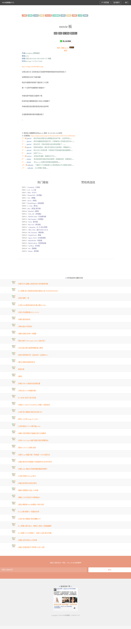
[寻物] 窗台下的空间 (25, 326)
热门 (126, 2)
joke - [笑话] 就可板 (34, 208)
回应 (60, 33)
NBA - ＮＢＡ (32, 193)
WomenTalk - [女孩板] (34, 195)
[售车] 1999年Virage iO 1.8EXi (28, 419)
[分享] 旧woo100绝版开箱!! (27, 391)
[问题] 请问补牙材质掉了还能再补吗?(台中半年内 (35, 462)
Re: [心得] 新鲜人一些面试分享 (28, 512)
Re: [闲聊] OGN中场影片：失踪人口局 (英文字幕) (35, 533)
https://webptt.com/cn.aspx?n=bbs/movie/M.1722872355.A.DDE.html (53, 136)
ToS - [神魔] (31, 198)
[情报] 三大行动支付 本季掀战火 (29, 497)
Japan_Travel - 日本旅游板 (37, 238)
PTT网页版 (105, 2)
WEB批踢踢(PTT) (8, 2)
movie (65, 48)
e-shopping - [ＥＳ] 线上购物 (37, 227)
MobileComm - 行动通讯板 (37, 216)
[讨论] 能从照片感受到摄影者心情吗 (30, 348)
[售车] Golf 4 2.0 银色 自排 (27, 448)
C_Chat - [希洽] (32, 206)
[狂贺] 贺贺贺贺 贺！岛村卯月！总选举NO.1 (33, 355)
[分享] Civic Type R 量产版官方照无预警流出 (33, 440)
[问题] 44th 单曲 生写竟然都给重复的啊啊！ (33, 469)
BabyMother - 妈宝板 (35, 240)
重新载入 (74, 33)
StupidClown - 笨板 (34, 235)
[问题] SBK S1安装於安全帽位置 (29, 383)
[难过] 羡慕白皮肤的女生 (26, 362)
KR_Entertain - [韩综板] (36, 232)
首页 (58, 48)
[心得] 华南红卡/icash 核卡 (27, 476)
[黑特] (20, 376)
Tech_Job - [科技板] (34, 214)
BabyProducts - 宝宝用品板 (37, 243)
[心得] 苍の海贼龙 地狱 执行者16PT (30, 412)
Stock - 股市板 (33, 222)
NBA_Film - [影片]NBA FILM (38, 230)
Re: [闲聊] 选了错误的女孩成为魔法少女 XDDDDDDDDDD (38, 291)
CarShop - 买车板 (34, 246)
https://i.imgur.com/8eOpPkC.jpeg (32, 67)
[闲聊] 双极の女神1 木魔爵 (27, 334)
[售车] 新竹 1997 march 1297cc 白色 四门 (31, 341)
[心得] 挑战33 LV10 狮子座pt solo (29, 426)
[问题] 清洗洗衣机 (24, 319)
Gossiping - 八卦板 (33, 187)
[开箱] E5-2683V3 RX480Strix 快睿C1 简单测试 (34, 405)
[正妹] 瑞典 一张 (23, 298)
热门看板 (66, 33)
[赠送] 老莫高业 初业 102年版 (28, 490)
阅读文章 (21, 369)
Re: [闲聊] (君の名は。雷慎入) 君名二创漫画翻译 (34, 526)
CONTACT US (75, 615)
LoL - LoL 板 (31, 190)
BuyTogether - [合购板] (35, 219)
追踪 (55, 33)
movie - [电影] (32, 201)
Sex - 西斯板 (32, 248)
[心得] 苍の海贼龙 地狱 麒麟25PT (29, 519)
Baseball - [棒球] (33, 211)
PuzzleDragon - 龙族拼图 (35, 203)
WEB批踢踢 (66, 615)
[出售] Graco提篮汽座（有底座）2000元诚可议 (34, 455)
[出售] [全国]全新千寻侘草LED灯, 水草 (31, 547)
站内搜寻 (116, 2)
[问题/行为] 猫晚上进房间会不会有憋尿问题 (33, 284)
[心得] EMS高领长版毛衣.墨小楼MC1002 (32, 305)
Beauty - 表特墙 (33, 251)
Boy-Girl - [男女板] (34, 224)
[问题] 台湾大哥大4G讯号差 (27, 540)
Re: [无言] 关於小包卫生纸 (27, 398)
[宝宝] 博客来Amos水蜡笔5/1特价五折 (31, 504)
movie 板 (65, 27)
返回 (65, 50)
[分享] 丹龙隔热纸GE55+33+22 (28, 312)
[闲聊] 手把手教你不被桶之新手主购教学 (32, 433)
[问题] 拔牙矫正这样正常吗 (27, 483)
